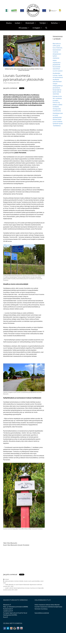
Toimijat (42, 23)
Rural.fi (5, 617)
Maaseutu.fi (7, 605)
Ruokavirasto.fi (8, 609)
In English (36, 28)
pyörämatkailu (36, 581)
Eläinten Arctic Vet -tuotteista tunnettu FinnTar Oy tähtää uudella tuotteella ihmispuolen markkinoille (57, 103)
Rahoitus (54, 23)
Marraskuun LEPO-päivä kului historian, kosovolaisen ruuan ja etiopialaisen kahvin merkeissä (57, 51)
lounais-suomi (27, 581)
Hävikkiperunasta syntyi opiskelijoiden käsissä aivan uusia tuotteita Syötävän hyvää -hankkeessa (58, 119)
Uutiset (17, 23)
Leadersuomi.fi (8, 611)
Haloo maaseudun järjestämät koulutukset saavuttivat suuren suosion (58, 66)
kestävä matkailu (18, 581)
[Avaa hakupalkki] (46, 28)
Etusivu (9, 23)
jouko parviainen (9, 581)
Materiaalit (30, 23)
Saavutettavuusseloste (42, 613)
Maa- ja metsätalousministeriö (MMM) (15, 607)
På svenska (23, 28)
